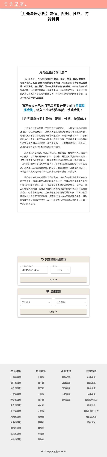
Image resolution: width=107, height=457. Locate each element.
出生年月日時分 (27, 266)
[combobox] (36, 302)
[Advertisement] (53, 44)
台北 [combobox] (59, 270)
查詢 (52, 279)
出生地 (55, 266)
